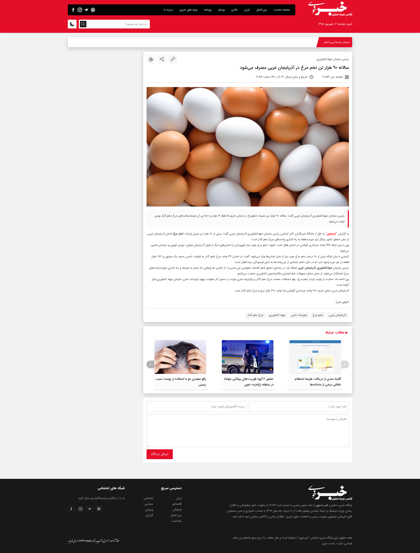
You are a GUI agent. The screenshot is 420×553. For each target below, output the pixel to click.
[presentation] (345, 364)
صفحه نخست (281, 9)
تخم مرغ (318, 315)
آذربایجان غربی (337, 315)
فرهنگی (177, 509)
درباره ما (168, 9)
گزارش (149, 515)
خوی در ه (309, 42)
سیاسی (149, 504)
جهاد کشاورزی (277, 315)
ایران (247, 9)
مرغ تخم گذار (255, 315)
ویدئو (221, 9)
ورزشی (149, 509)
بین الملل (261, 9)
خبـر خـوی (322, 505)
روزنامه (208, 9)
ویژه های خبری (188, 9)
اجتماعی (148, 498)
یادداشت (177, 521)
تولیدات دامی (299, 315)
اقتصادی (177, 504)
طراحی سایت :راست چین (337, 543)
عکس (234, 9)
